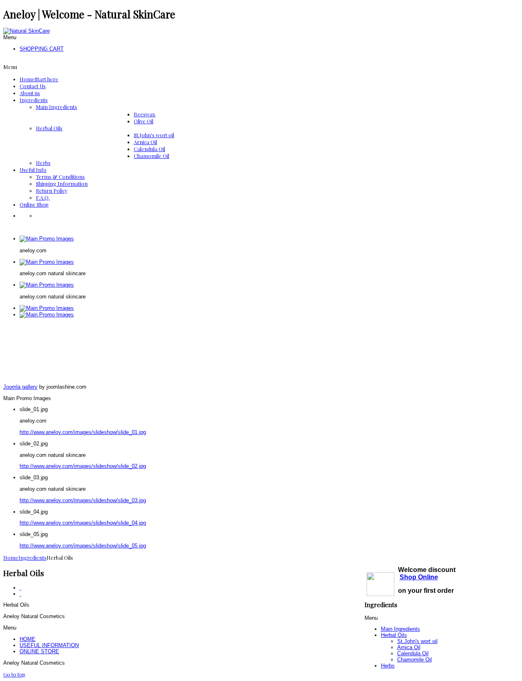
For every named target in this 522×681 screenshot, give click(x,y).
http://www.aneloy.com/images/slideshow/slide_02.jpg (83, 466)
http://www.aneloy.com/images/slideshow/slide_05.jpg (83, 546)
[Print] (20, 588)
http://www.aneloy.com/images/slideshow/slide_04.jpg (83, 523)
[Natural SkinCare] (26, 31)
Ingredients (32, 557)
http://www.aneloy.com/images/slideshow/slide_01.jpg (83, 432)
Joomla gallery (20, 387)
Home (10, 557)
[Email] (20, 594)
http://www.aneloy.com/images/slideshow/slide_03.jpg (83, 500)
